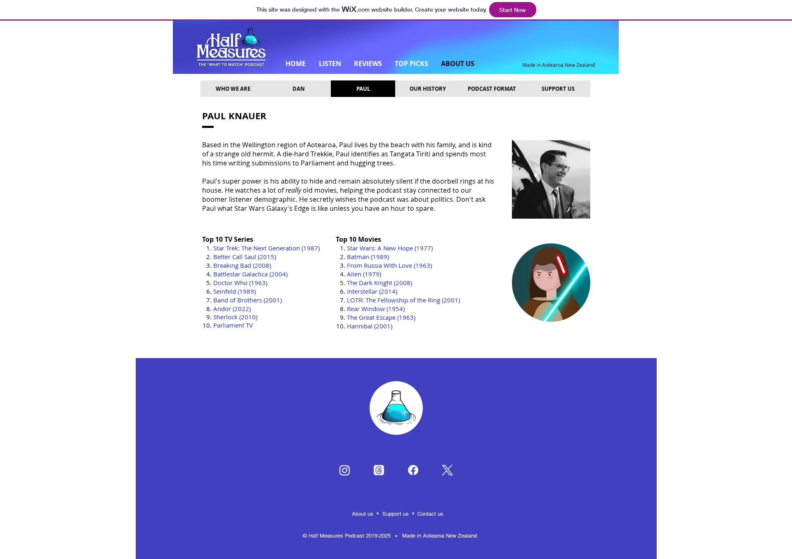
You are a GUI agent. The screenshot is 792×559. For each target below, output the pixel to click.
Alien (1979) (364, 274)
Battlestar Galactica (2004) (250, 274)
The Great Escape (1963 (380, 317)
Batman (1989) (368, 256)
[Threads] (379, 470)
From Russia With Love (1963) (389, 265)
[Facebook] (413, 470)
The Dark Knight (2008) (379, 282)
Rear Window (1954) (376, 308)
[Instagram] (344, 470)
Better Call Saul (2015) (244, 256)
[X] (447, 470)
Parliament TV (233, 325)
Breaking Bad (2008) (242, 265)
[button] (363, 88)
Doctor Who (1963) (240, 282)
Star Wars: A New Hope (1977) (390, 248)
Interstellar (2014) (372, 291)
